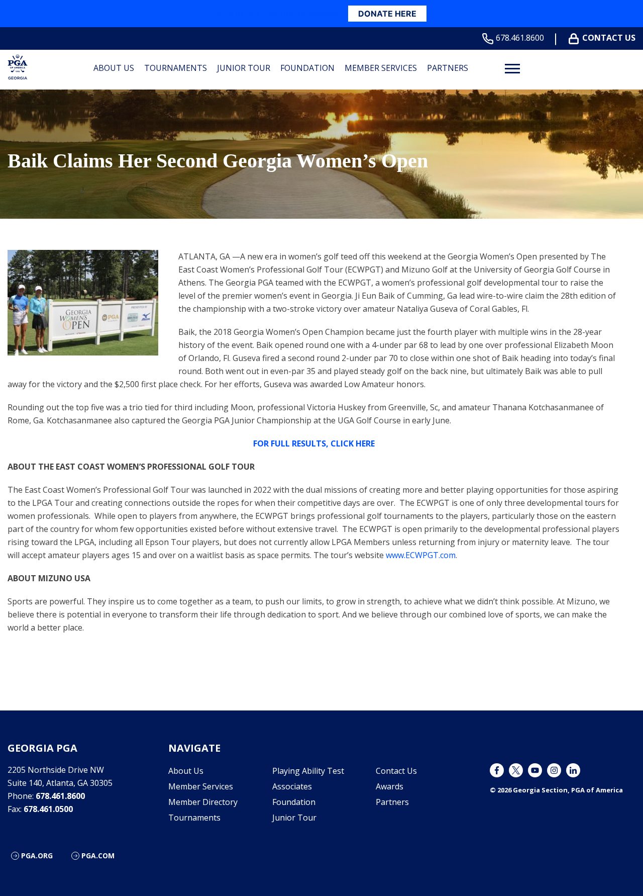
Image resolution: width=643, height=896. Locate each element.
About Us (113, 67)
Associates (292, 786)
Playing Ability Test (308, 770)
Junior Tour (243, 67)
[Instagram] (554, 770)
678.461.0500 (48, 809)
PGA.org (37, 855)
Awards (389, 786)
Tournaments (175, 67)
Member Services (381, 67)
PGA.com (98, 855)
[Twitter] (516, 770)
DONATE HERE (387, 14)
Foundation (307, 67)
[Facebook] (497, 770)
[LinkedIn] (573, 770)
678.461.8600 (520, 38)
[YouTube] (535, 770)
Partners (447, 67)
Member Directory (203, 802)
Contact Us (608, 38)
